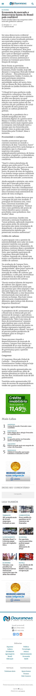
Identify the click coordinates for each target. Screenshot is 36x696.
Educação (10, 659)
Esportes (10, 647)
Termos (26, 673)
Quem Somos (26, 671)
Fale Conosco (26, 676)
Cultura (9, 649)
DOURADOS (10, 651)
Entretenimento (26, 654)
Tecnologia (26, 649)
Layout (15, 689)
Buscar (32, 4)
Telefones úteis (9, 671)
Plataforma (14, 691)
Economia (26, 656)
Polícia (26, 651)
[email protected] (18, 625)
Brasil (10, 656)
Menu (3, 4)
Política (26, 647)
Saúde (26, 659)
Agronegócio (9, 654)
